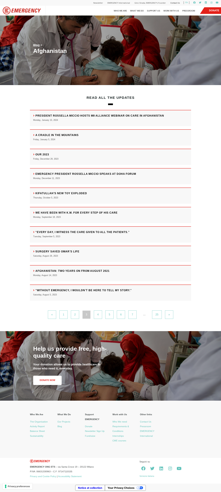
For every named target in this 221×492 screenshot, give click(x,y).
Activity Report (37, 426)
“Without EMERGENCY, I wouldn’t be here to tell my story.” (83, 290)
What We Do (137, 10)
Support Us (153, 10)
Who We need (119, 421)
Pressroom (188, 10)
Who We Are (120, 10)
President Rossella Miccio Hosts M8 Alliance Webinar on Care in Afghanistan (99, 115)
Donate (88, 426)
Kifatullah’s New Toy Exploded (61, 193)
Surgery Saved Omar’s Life (57, 251)
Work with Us (171, 10)
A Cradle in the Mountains (57, 135)
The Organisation (39, 421)
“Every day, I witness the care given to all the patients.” (82, 232)
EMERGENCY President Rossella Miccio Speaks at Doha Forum (85, 174)
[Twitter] (200, 3)
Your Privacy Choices (121, 487)
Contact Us (175, 3)
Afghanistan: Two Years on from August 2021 (72, 271)
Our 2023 (42, 154)
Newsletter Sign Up (95, 431)
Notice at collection (90, 487)
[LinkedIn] (206, 3)
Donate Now (47, 380)
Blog (36, 45)
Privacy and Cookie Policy (43, 476)
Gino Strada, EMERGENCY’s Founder (150, 3)
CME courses (119, 440)
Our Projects (63, 421)
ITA (186, 2)
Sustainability (36, 436)
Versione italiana (146, 476)
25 (156, 314)
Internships (118, 436)
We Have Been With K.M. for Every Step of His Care (76, 212)
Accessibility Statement (70, 476)
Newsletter (98, 3)
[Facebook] (194, 3)
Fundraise (90, 436)
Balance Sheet (37, 431)
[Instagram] (211, 3)
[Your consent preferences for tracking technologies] (18, 486)
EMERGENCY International (118, 3)
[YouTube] (217, 3)
